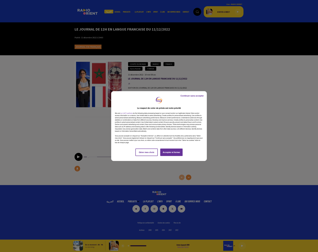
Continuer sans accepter (192, 95)
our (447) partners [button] (126, 113)
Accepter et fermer (171, 152)
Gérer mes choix (146, 152)
